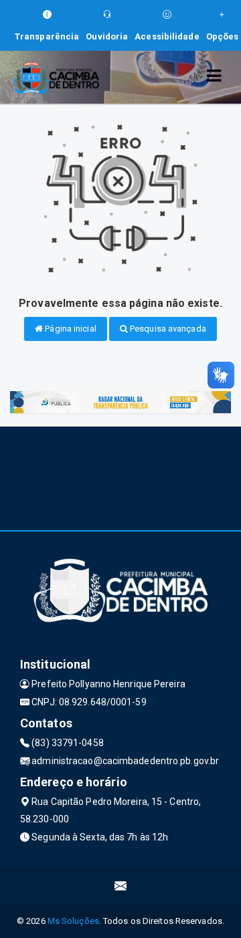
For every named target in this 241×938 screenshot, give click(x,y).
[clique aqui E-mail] (121, 886)
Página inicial (69, 329)
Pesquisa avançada (167, 329)
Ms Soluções (73, 921)
